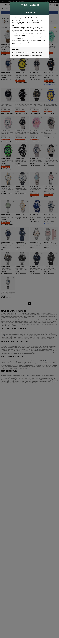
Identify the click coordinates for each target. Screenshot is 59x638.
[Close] (47, 4)
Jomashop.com (16, 22)
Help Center (39, 55)
